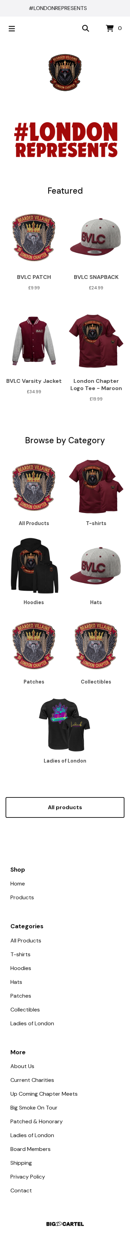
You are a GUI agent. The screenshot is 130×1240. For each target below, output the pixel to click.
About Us (22, 1066)
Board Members (30, 1149)
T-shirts (20, 954)
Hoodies (20, 968)
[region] (65, 8)
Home (17, 883)
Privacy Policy (27, 1176)
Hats (16, 982)
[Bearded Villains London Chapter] (65, 72)
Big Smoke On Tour (34, 1107)
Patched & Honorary (36, 1121)
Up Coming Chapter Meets (44, 1093)
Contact (21, 1190)
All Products (25, 940)
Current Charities (32, 1080)
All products (65, 807)
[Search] (85, 28)
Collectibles (25, 1009)
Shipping (21, 1162)
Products (22, 897)
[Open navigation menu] (12, 28)
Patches (20, 995)
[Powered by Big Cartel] (65, 1224)
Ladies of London (32, 1023)
